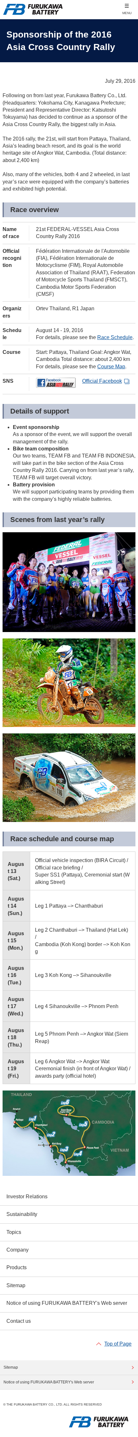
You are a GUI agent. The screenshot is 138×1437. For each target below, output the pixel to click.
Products (16, 1267)
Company (17, 1250)
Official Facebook (102, 381)
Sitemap (15, 1285)
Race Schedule (115, 337)
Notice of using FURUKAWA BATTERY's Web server (66, 1303)
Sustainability (21, 1214)
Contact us (18, 1321)
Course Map (111, 366)
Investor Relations (26, 1196)
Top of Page (118, 1344)
